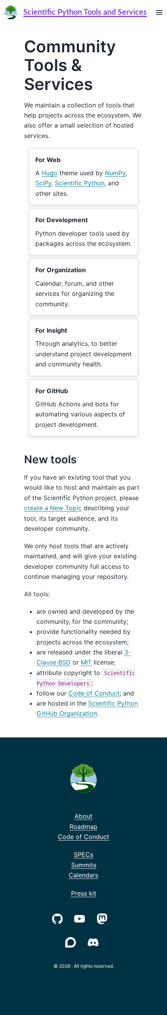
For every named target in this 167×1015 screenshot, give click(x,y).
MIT (86, 662)
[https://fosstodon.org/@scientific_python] (104, 918)
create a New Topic (53, 508)
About (83, 816)
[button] (159, 12)
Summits (83, 865)
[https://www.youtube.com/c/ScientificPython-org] (81, 918)
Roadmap (83, 826)
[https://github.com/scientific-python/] (59, 918)
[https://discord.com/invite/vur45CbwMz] (95, 941)
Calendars (83, 875)
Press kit (83, 893)
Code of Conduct (94, 693)
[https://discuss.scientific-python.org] (72, 941)
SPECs (83, 854)
